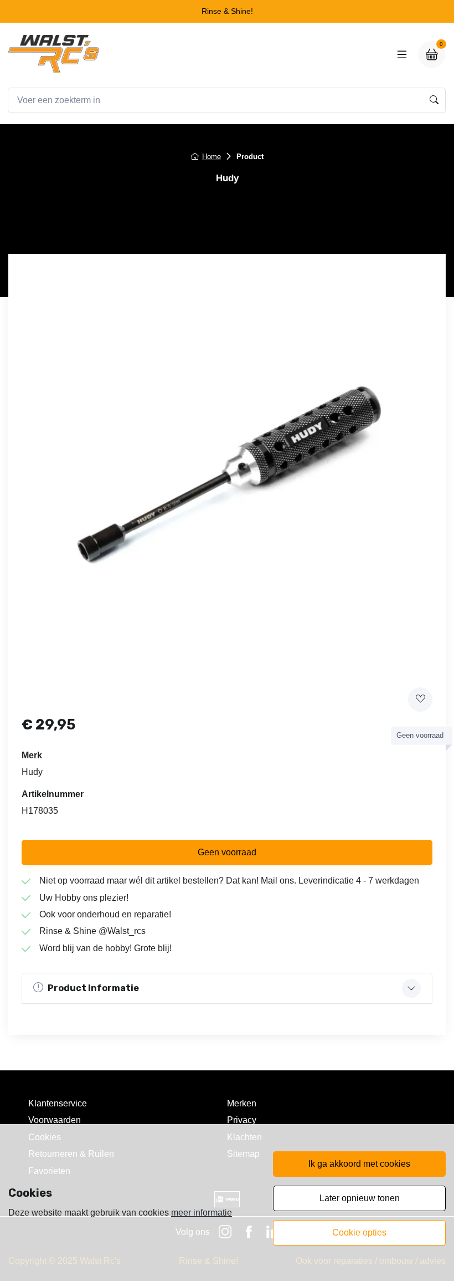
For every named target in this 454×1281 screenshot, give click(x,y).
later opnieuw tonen (359, 1198)
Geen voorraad (227, 852)
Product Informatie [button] (93, 988)
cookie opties (359, 1232)
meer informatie (201, 1212)
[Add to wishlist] (420, 699)
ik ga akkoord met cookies (359, 1163)
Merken (241, 1103)
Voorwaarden (54, 1120)
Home (211, 156)
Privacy (241, 1120)
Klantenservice (57, 1103)
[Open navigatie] (402, 54)
